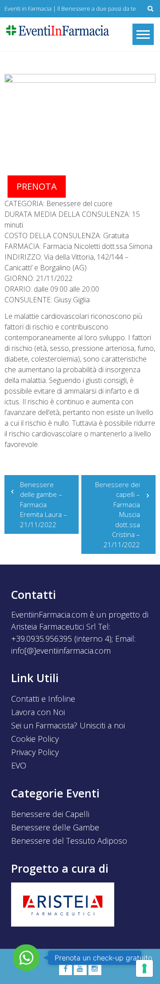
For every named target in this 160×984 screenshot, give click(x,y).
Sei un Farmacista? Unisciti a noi (68, 725)
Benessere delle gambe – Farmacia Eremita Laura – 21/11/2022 (43, 504)
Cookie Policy (35, 738)
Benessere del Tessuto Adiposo (69, 840)
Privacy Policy (35, 752)
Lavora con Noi (38, 712)
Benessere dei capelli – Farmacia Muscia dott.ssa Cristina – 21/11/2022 (117, 514)
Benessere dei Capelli (50, 814)
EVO (18, 765)
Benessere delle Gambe (55, 827)
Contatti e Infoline (43, 698)
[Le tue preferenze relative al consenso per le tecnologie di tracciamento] (144, 968)
